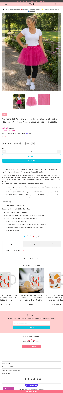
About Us (51, 244)
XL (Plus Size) (17, 143)
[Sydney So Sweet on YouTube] (40, 379)
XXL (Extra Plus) (29, 143)
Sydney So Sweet (28, 389)
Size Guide (32, 11)
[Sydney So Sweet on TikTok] (34, 379)
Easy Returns (12, 244)
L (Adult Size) (7, 143)
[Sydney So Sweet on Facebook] (25, 379)
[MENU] (1, 4)
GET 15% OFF (8, 388)
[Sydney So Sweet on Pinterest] (31, 379)
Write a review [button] (31, 346)
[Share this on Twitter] (24, 236)
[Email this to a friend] (38, 236)
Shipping (32, 244)
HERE (22, 250)
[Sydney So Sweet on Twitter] (37, 379)
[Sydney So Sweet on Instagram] (28, 379)
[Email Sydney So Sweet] (22, 379)
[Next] (59, 52)
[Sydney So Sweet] (31, 4)
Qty (3, 148)
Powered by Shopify (38, 389)
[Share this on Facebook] (29, 236)
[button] (31, 391)
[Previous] (3, 52)
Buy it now (31, 160)
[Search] (55, 4)
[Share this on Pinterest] (33, 236)
